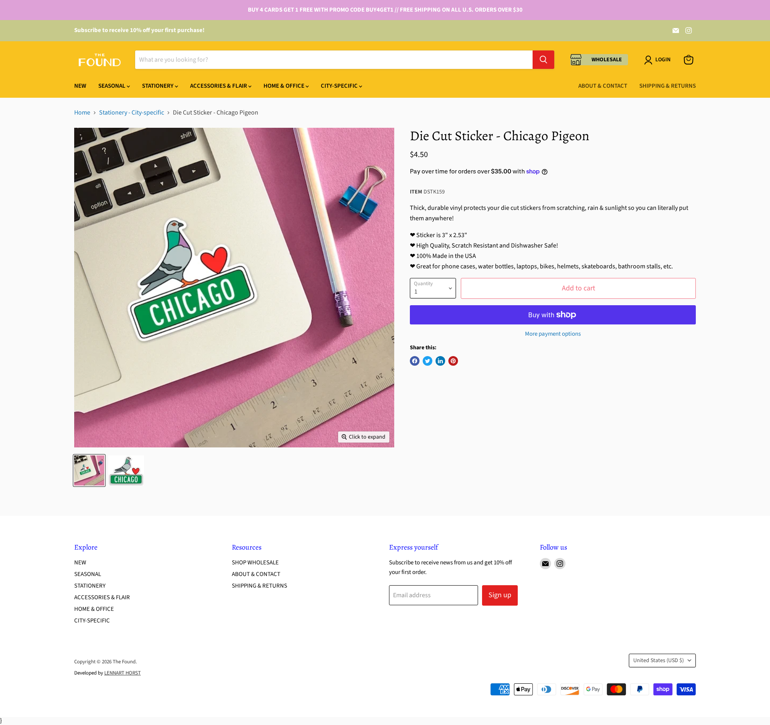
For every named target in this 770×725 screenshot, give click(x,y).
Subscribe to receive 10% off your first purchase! (139, 30)
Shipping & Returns (667, 86)
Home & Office (284, 86)
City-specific (340, 86)
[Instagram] (688, 30)
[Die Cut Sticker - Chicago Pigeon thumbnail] (89, 470)
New (80, 86)
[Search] (543, 59)
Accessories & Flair (219, 86)
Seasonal (112, 86)
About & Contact (602, 86)
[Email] (675, 30)
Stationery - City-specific (131, 112)
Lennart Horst (122, 673)
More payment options (553, 333)
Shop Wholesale (255, 562)
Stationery (158, 86)
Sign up (499, 595)
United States (658, 661)
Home (82, 112)
